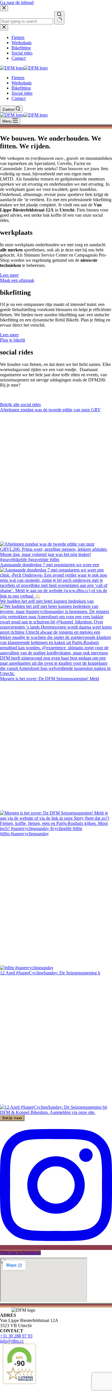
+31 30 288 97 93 (16, 1335)
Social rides (21, 93)
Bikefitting (21, 88)
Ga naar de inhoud (17, 2)
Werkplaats (21, 82)
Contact (18, 98)
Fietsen (17, 77)
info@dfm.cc (12, 1341)
